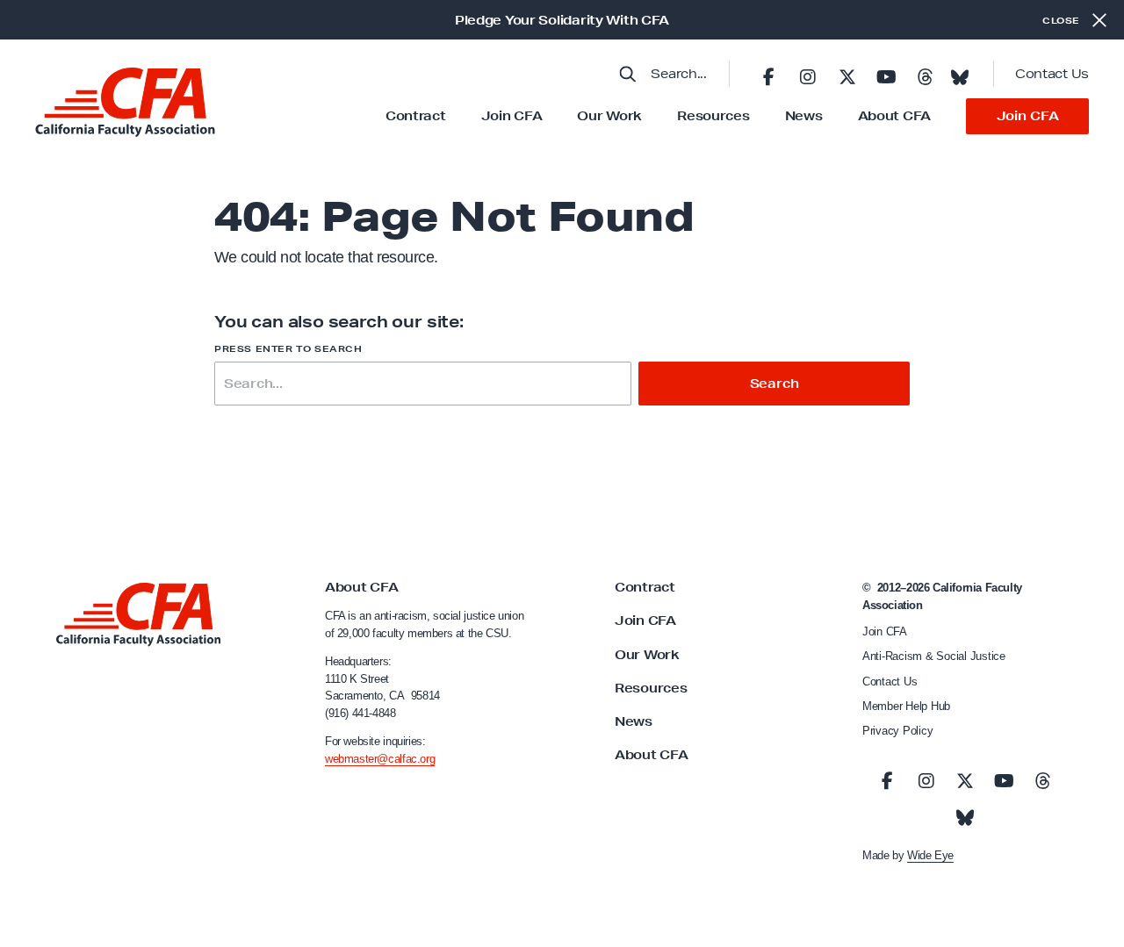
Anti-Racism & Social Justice (933, 656)
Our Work (609, 116)
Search (774, 383)
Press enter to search (288, 349)
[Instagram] (808, 74)
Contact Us (1052, 74)
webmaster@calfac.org (380, 758)
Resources (713, 116)
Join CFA (512, 116)
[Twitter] (846, 74)
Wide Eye (930, 855)
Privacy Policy (897, 730)
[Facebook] (768, 74)
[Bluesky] (960, 72)
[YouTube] (886, 74)
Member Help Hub (906, 706)
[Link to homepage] (125, 102)
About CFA (894, 116)
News (804, 116)
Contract (415, 116)
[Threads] (924, 74)
